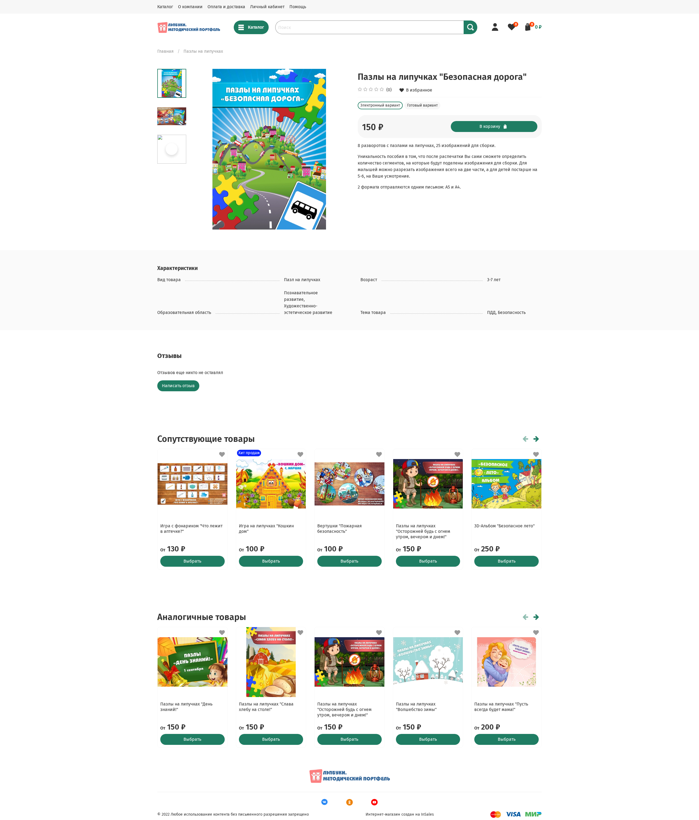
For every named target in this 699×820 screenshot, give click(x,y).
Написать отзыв (178, 385)
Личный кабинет (267, 6)
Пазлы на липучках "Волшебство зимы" (416, 706)
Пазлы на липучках (203, 51)
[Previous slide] (199, 149)
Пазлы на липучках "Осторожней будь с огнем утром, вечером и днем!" (423, 531)
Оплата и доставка (226, 6)
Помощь (297, 6)
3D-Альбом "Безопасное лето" (504, 525)
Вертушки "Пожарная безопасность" (339, 528)
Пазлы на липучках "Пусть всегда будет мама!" (501, 706)
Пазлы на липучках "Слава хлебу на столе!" (266, 706)
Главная (165, 51)
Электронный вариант (380, 105)
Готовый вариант (422, 105)
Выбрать (192, 561)
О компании (190, 6)
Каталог (165, 6)
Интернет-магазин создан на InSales (400, 814)
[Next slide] (338, 149)
